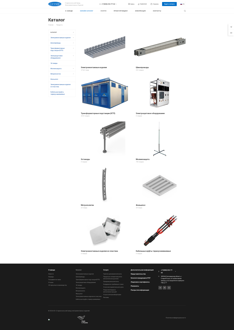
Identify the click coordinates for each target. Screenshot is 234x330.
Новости (51, 274)
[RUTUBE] (164, 287)
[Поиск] (185, 11)
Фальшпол (54, 79)
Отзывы (50, 282)
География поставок (54, 279)
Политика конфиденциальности (176, 317)
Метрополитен (55, 74)
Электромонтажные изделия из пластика (60, 85)
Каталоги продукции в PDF (141, 278)
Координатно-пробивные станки (113, 284)
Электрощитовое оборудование (56, 57)
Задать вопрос (169, 4)
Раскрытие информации (140, 290)
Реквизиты (135, 286)
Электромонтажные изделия (60, 38)
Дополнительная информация (142, 270)
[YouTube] (169, 287)
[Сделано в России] (83, 320)
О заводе (51, 270)
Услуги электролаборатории (112, 294)
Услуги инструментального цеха (113, 287)
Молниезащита (55, 68)
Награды (51, 276)
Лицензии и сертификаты (140, 282)
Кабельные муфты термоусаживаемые (57, 93)
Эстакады (53, 63)
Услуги (105, 270)
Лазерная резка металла (111, 281)
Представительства (138, 274)
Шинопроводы (55, 43)
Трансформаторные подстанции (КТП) (57, 49)
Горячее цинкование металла (112, 274)
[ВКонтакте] (160, 287)
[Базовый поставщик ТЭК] (49, 320)
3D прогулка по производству (57, 285)
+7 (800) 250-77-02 (108, 4)
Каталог (79, 270)
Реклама (106, 297)
